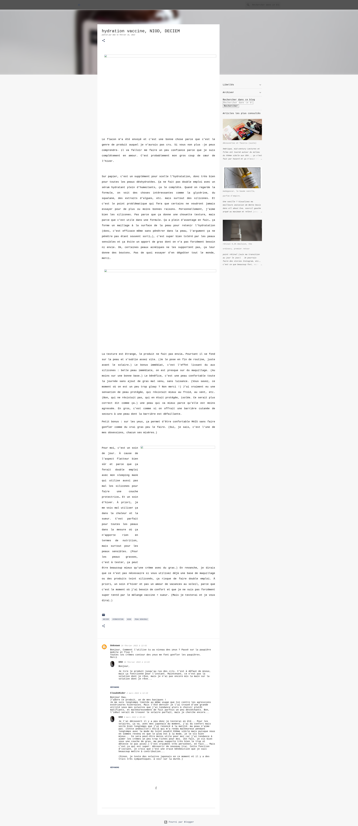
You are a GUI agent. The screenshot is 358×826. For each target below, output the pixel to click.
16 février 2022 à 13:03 (137, 662)
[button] (103, 41)
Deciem (106, 619)
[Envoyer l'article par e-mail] (103, 616)
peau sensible (141, 619)
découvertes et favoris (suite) (239, 143)
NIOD (129, 619)
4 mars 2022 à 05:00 (134, 717)
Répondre (114, 687)
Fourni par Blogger (180, 822)
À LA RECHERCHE (101, 4)
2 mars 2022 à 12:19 (137, 693)
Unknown (115, 645)
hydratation (118, 619)
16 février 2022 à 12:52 (134, 646)
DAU (121, 662)
